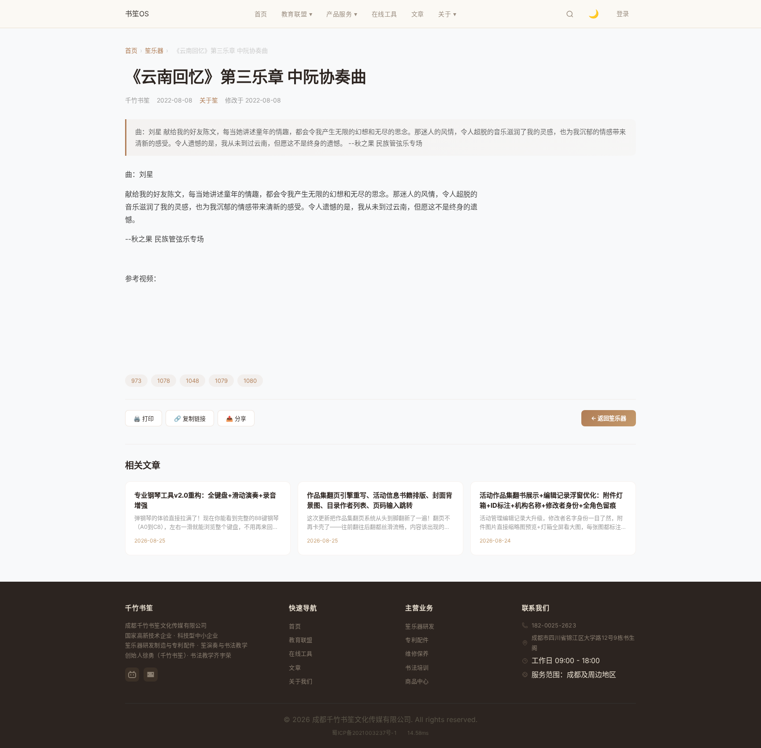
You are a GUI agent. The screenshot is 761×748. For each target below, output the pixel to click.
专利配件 (417, 639)
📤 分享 (236, 418)
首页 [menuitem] (261, 14)
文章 (295, 667)
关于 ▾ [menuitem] (447, 14)
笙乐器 (154, 50)
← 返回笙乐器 (608, 418)
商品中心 (417, 681)
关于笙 (208, 100)
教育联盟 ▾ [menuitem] (296, 14)
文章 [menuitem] (417, 14)
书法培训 (417, 667)
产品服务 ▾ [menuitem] (341, 14)
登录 (623, 13)
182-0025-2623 (554, 625)
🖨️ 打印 (143, 418)
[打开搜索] (570, 14)
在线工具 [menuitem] (384, 14)
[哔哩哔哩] (132, 674)
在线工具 (300, 653)
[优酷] (151, 674)
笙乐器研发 (419, 626)
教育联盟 (300, 639)
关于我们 (300, 681)
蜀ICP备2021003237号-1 (364, 733)
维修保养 (417, 653)
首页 (131, 50)
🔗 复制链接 (190, 418)
